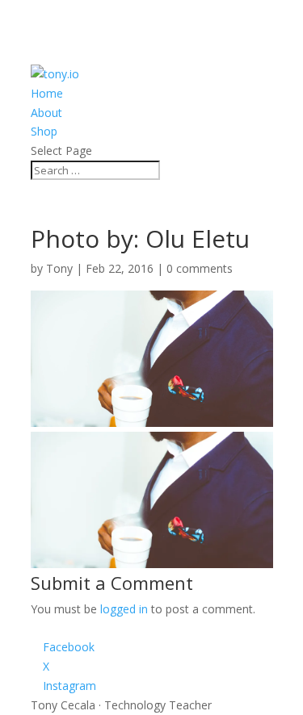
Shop (44, 131)
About (46, 112)
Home (47, 93)
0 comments (199, 268)
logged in (124, 609)
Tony (59, 268)
